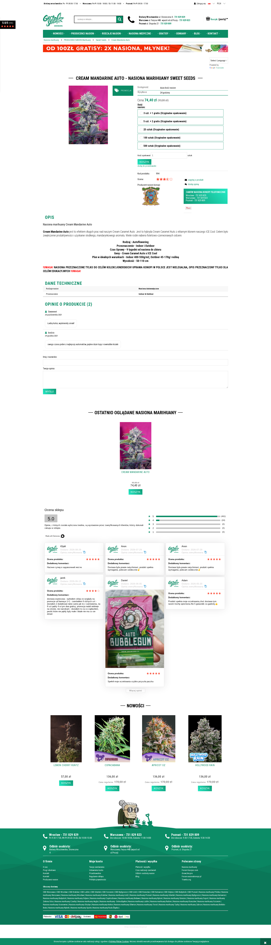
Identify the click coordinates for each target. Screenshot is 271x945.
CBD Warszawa (49, 892)
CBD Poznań (192, 892)
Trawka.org (186, 879)
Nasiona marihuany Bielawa (129, 898)
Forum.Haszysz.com (190, 870)
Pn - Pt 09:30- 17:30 (61, 3)
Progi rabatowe (49, 870)
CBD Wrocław (62, 892)
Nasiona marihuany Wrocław (72, 895)
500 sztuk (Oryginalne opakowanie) (161, 146)
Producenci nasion (50, 879)
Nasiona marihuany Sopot (197, 898)
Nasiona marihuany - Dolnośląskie (113, 901)
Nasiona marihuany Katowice (213, 895)
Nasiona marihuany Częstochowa (103, 898)
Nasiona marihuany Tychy (169, 904)
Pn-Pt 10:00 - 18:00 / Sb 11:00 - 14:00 (102, 3)
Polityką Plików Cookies (119, 941)
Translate (220, 68)
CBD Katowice (157, 892)
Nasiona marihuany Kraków (96, 895)
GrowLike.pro (187, 873)
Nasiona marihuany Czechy (65, 901)
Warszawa (190, 198)
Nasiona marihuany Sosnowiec (55, 904)
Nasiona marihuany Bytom (152, 898)
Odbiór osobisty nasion (145, 873)
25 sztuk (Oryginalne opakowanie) (161, 129)
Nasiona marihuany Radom (161, 901)
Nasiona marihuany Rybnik (58, 908)
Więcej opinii (135, 690)
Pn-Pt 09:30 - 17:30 (137, 3)
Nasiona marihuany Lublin (138, 901)
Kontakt (46, 873)
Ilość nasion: (140, 106)
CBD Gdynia (168, 892)
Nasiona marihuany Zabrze (191, 904)
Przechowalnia (95, 873)
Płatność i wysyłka (143, 867)
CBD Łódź (133, 892)
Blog (137, 876)
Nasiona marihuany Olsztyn (80, 904)
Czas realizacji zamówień (146, 870)
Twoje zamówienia (96, 867)
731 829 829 (179, 17)
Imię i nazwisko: (50, 357)
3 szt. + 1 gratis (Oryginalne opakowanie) (164, 113)
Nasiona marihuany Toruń (147, 904)
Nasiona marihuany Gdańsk (164, 895)
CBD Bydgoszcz (121, 892)
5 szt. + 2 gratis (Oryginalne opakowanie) (164, 121)
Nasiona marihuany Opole (81, 908)
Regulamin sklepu (96, 876)
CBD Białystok (180, 892)
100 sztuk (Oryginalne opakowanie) (161, 138)
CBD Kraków (74, 892)
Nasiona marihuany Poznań (140, 895)
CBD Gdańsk (96, 892)
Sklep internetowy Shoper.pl (135, 927)
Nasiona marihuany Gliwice (125, 904)
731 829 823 (184, 20)
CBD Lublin (84, 892)
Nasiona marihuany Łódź (118, 895)
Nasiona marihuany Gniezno (175, 898)
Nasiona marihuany (189, 867)
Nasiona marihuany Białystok (54, 898)
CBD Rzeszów (144, 892)
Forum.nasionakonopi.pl (191, 876)
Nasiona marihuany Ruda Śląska (105, 908)
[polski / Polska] (209, 3)
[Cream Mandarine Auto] (88, 115)
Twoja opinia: (49, 368)
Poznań (189, 200)
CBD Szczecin (107, 892)
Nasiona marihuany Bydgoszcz (188, 895)
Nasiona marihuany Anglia (88, 901)
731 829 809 (165, 23)
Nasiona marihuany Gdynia (78, 898)
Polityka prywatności (97, 879)
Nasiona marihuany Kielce (102, 904)
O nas (45, 867)
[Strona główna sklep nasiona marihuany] (53, 19)
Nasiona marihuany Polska (209, 892)
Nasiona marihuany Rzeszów (184, 901)
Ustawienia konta (96, 870)
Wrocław (190, 195)
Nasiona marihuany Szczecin (208, 901)
